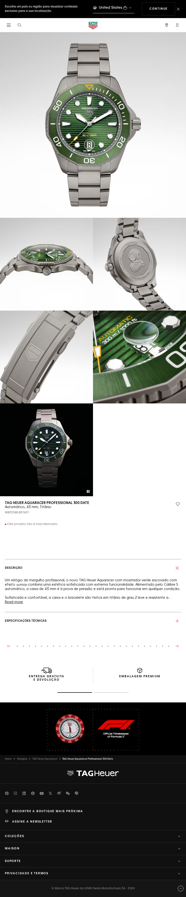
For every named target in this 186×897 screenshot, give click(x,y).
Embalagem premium (139, 676)
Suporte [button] (13, 861)
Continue (162, 8)
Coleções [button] (14, 836)
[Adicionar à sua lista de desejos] (177, 504)
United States (110, 7)
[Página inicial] (93, 25)
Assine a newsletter (32, 821)
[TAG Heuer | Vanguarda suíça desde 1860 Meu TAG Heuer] (93, 773)
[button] (177, 25)
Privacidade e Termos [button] (26, 873)
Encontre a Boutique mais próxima (47, 811)
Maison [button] (12, 848)
